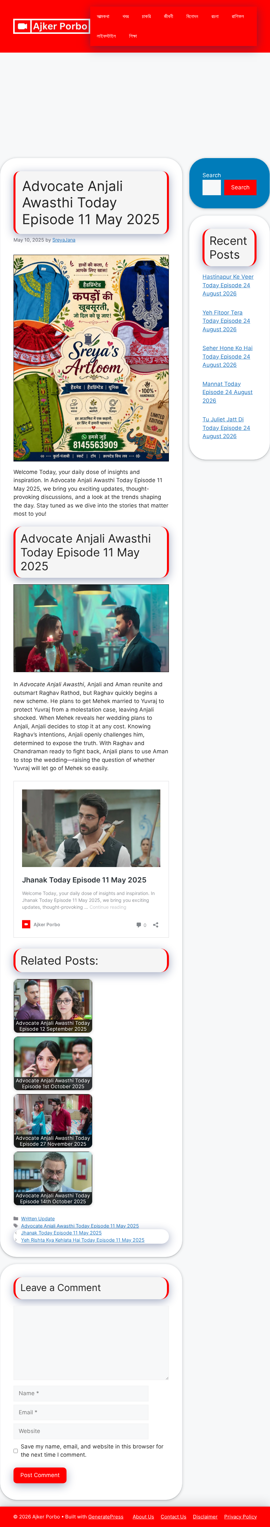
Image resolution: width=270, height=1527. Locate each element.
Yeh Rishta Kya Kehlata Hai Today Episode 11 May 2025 (83, 1240)
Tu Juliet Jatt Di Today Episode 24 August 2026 (226, 427)
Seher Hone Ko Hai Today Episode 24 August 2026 (227, 356)
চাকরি (146, 16)
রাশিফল (238, 16)
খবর (125, 16)
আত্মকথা (103, 16)
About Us (143, 1517)
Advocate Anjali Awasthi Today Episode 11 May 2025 (80, 1226)
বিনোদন (192, 16)
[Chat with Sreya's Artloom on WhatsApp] (91, 358)
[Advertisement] (135, 102)
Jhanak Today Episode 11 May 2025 (61, 1232)
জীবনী (168, 16)
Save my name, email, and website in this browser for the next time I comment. (92, 1450)
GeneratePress (105, 1517)
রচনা (215, 16)
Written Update (38, 1218)
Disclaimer (205, 1517)
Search (211, 175)
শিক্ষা (133, 36)
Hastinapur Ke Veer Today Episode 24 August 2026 (228, 285)
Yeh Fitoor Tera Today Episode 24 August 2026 (226, 321)
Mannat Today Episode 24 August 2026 (227, 392)
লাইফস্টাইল (106, 36)
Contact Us (173, 1517)
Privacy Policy (240, 1517)
